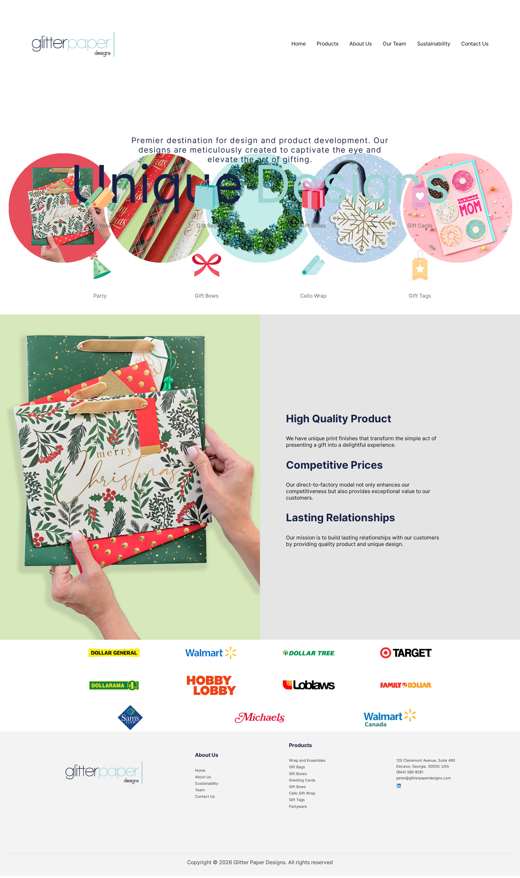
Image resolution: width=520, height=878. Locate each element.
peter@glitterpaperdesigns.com (423, 778)
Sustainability (433, 43)
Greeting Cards (302, 780)
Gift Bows (297, 786)
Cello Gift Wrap (302, 793)
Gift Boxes (298, 773)
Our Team (394, 43)
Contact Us (475, 43)
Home (298, 43)
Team (200, 790)
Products (328, 43)
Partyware (298, 806)
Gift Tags (297, 799)
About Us (360, 43)
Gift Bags (297, 767)
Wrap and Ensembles (307, 760)
